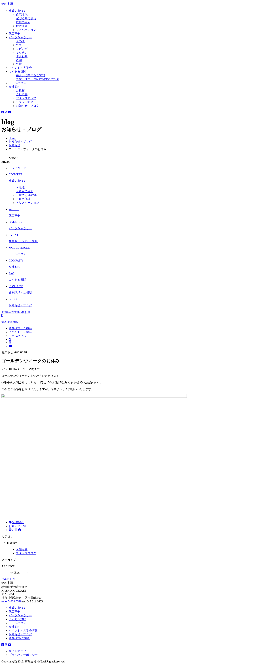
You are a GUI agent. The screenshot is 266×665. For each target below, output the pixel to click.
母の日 (13, 529)
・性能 (20, 187)
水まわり (22, 56)
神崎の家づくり (19, 10)
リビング (22, 48)
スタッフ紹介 (24, 101)
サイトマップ (17, 651)
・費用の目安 (24, 191)
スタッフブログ (26, 553)
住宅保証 (22, 25)
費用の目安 (23, 22)
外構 (19, 63)
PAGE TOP (8, 578)
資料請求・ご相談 (20, 328)
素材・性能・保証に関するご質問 (37, 79)
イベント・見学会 (20, 67)
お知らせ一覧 (17, 526)
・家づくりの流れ (27, 195)
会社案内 (14, 86)
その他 (20, 41)
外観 (19, 44)
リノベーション (26, 29)
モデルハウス (17, 82)
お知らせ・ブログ (27, 105)
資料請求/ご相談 (19, 638)
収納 (19, 60)
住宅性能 (22, 14)
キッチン (22, 52)
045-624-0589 (11, 601)
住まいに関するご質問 (30, 75)
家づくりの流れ (26, 18)
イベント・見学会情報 (23, 630)
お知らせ (22, 549)
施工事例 (14, 33)
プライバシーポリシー (23, 654)
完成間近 (18, 522)
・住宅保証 (23, 198)
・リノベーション (27, 202)
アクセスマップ (26, 98)
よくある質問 (17, 71)
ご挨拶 (20, 90)
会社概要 (22, 94)
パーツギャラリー (20, 37)
